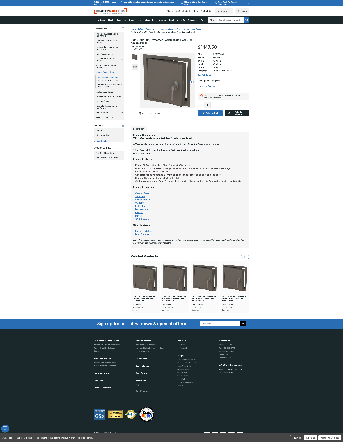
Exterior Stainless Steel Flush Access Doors (110, 85)
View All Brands (100, 141)
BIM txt (138, 215)
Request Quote (225, 358)
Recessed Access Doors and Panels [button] (106, 48)
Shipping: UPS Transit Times (188, 363)
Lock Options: (209, 80)
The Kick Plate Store (104, 153)
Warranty (139, 203)
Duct (131, 20)
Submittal (140, 196)
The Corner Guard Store (106, 158)
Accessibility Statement (186, 360)
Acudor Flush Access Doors (105, 363)
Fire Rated (100, 20)
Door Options (142, 234)
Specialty (192, 20)
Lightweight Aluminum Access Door (150, 348)
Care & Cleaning (142, 391)
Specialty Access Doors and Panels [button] (106, 107)
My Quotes (187, 11)
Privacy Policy (183, 372)
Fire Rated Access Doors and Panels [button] (106, 35)
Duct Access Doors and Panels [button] (106, 66)
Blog (196, 11)
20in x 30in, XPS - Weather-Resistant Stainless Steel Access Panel (174, 298)
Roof (171, 20)
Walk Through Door (104, 117)
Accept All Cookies (330, 437)
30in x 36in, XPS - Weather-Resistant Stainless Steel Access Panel (234, 298)
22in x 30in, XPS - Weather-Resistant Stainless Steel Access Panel (144, 298)
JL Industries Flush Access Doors (107, 366)
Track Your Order (184, 366)
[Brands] (123, 125)
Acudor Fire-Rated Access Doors (107, 345)
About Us (181, 345)
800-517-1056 (103, 2)
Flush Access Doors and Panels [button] (106, 41)
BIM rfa (139, 212)
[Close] (248, 3)
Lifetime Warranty (184, 369)
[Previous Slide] (243, 257)
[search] (246, 20)
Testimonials (182, 348)
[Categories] (123, 28)
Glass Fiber (150, 20)
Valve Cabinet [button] (102, 112)
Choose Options (145, 273)
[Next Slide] (247, 257)
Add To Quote (238, 113)
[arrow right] (192, 82)
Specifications (142, 199)
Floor (139, 20)
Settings (296, 437)
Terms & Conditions (185, 382)
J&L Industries (102, 135)
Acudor (98, 130)
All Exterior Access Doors (108, 77)
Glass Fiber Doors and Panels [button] (105, 59)
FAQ (137, 388)
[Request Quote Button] (5, 429)
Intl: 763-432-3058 (226, 351)
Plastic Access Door (144, 351)
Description (138, 129)
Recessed (121, 20)
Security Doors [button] (102, 101)
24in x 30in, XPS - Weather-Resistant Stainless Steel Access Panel (204, 298)
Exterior (162, 20)
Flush (110, 20)
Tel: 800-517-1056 (226, 345)
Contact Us (206, 11)
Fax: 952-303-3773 (227, 348)
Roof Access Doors (104, 92)
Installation (140, 206)
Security (181, 20)
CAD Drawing (142, 219)
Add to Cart (212, 113)
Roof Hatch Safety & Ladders (109, 96)
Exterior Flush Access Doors (109, 81)
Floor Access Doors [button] (104, 54)
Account (225, 11)
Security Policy (183, 379)
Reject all (310, 437)
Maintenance (141, 209)
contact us (116, 2)
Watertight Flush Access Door (147, 345)
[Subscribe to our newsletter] (243, 323)
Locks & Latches (143, 231)
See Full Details (205, 75)
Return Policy (182, 376)
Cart (243, 11)
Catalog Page (142, 193)
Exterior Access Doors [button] (105, 72)
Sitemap (180, 385)
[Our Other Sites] (123, 148)
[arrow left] (143, 82)
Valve (203, 20)
